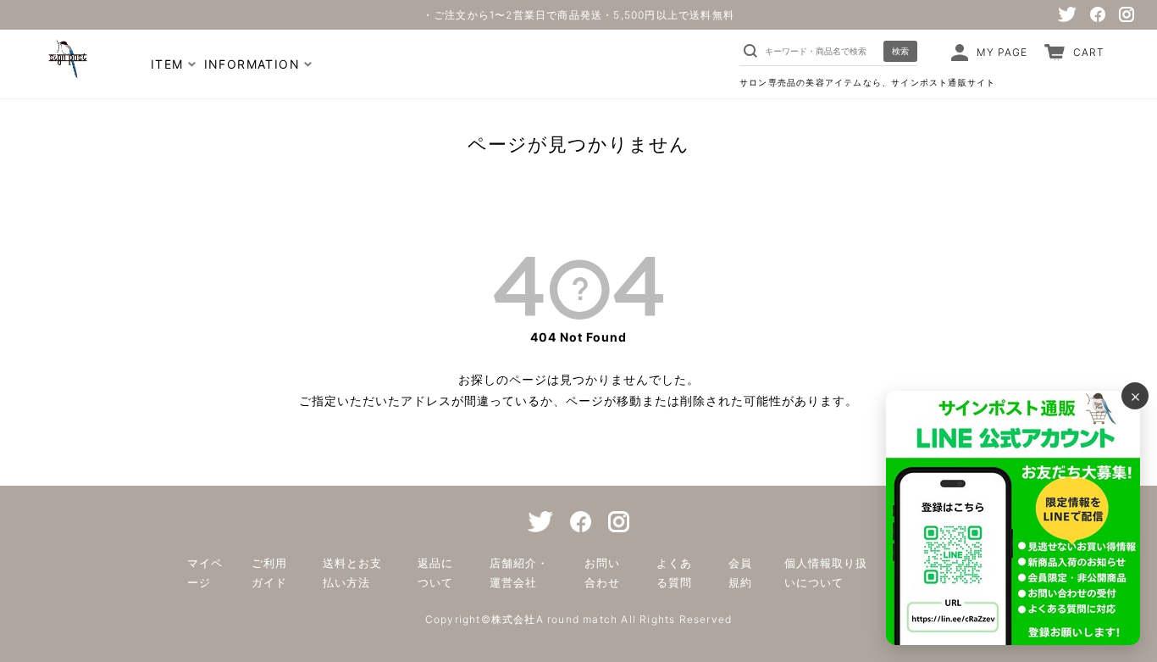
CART (1088, 52)
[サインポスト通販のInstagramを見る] (1126, 14)
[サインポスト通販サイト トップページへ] (66, 70)
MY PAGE (1002, 52)
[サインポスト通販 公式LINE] (1013, 518)
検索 (900, 51)
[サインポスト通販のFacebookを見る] (1097, 14)
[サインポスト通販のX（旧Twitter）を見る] (1067, 14)
